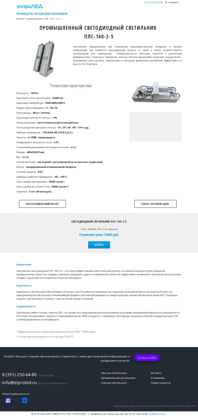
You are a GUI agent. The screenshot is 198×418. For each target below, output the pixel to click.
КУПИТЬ (99, 245)
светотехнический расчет (42, 204)
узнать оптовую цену (155, 204)
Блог (145, 10)
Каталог (135, 10)
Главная (123, 10)
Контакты (166, 10)
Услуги (154, 10)
